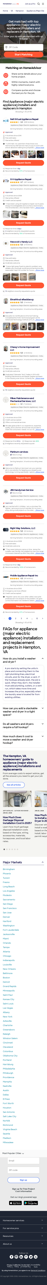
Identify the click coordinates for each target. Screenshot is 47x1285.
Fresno (6, 882)
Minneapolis (9, 990)
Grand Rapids (9, 986)
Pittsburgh (8, 1073)
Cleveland (8, 1047)
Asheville (7, 1021)
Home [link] (5, 11)
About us (7, 1244)
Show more (40, 148)
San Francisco (10, 908)
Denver (6, 917)
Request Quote (23, 163)
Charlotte (8, 1025)
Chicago (7, 956)
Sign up (23, 1180)
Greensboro (9, 1029)
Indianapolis (9, 960)
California (16, 1266)
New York (7, 1016)
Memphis (7, 1081)
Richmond (8, 1125)
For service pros (11, 1228)
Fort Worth (8, 1103)
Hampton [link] (20, 11)
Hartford (7, 921)
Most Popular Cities (11, 1153)
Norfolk (6, 1121)
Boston (6, 977)
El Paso (6, 1099)
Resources (8, 1236)
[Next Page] (42, 618)
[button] (6, 154)
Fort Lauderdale (11, 930)
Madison (7, 1138)
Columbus (8, 1051)
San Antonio (9, 1112)
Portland (7, 1060)
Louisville (7, 964)
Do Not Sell (25, 1266)
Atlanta (6, 951)
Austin (6, 1090)
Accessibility (35, 1266)
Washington (9, 925)
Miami (6, 938)
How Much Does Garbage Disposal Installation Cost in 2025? (17, 820)
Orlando (7, 943)
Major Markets (12, 862)
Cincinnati (8, 1042)
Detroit (6, 982)
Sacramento (9, 899)
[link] (23, 124)
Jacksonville (9, 934)
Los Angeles (9, 891)
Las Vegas (8, 1008)
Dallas (6, 1094)
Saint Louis (8, 1003)
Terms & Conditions (38, 1271)
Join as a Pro (30, 4)
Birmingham (9, 869)
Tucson (6, 878)
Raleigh (6, 1034)
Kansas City (8, 999)
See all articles (14, 785)
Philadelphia (9, 1068)
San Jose (7, 912)
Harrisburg (8, 1064)
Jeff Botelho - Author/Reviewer (15, 811)
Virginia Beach (10, 1129)
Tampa (6, 947)
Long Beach (9, 886)
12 (37, 618)
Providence (8, 1077)
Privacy (9, 1266)
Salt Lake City (9, 1116)
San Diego (8, 904)
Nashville (7, 1086)
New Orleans (9, 969)
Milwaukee (8, 1142)
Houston (7, 1108)
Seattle (6, 1134)
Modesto (7, 895)
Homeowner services (13, 1220)
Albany (6, 1012)
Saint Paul (8, 995)
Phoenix (7, 873)
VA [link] (12, 11)
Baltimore (8, 973)
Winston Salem (10, 1038)
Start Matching (23, 54)
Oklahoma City (10, 1055)
